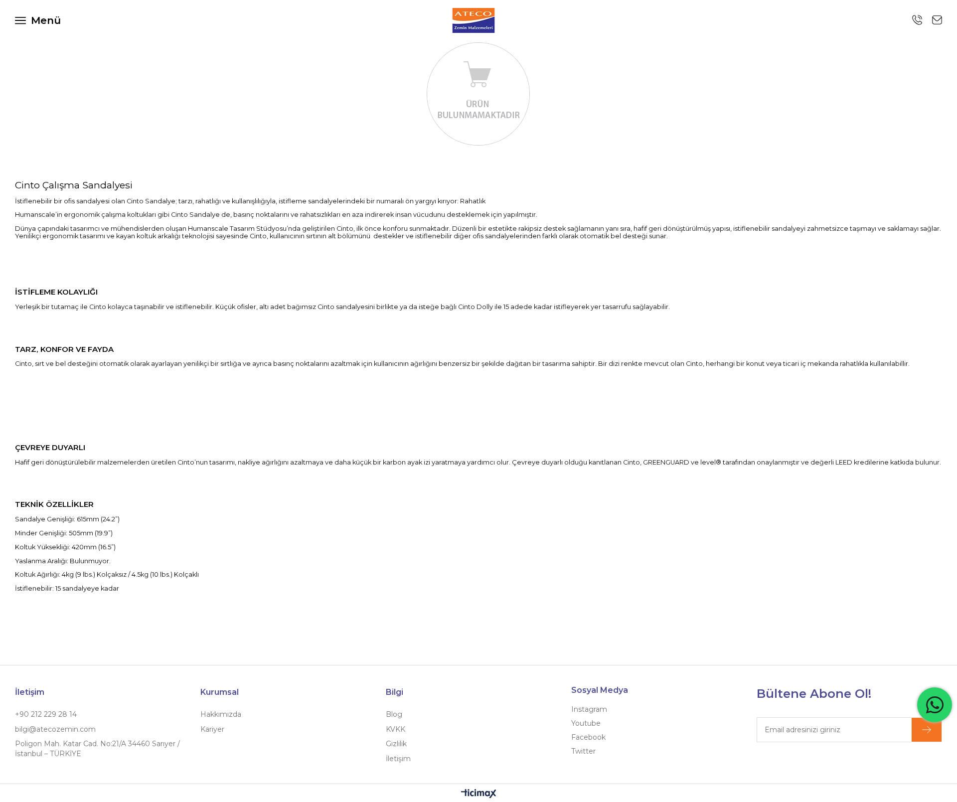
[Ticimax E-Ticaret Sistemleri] (478, 794)
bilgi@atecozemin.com (55, 729)
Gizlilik (396, 743)
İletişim (398, 758)
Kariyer (212, 729)
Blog (394, 714)
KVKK (395, 729)
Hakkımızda (220, 714)
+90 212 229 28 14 (46, 714)
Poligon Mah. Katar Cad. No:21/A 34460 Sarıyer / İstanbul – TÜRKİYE (97, 748)
